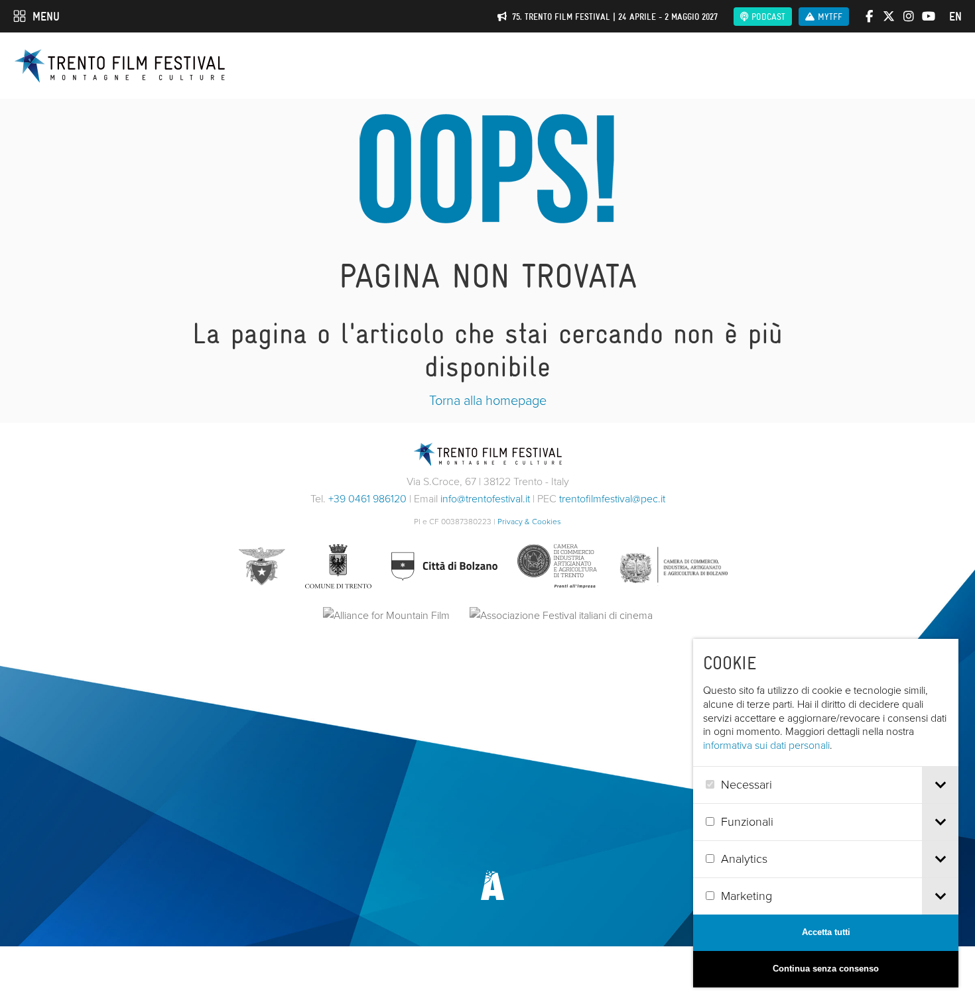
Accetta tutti (826, 932)
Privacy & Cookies (529, 522)
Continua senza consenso (826, 969)
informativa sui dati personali (766, 745)
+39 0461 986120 (367, 498)
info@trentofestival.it (485, 498)
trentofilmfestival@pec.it (612, 498)
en (955, 16)
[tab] (940, 785)
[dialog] (825, 813)
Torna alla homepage (488, 400)
